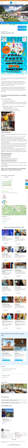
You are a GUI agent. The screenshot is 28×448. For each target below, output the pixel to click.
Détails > (3, 423)
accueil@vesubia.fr (5, 221)
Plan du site (2, 437)
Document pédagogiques (18, 435)
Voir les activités (22, 29)
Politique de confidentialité (14, 444)
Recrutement (3, 432)
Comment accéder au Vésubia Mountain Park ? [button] (9, 400)
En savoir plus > (18, 293)
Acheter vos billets (18, 360)
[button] (1, 3)
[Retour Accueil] (14, 3)
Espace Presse (17, 432)
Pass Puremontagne (4, 436)
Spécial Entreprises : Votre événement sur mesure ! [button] (10, 402)
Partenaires (2, 435)
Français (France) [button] (26, 180)
